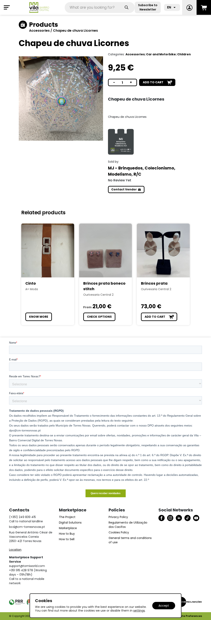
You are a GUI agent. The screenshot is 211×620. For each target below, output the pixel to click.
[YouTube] (196, 518)
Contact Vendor (124, 189)
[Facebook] (161, 518)
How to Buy (67, 534)
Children (184, 54)
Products (43, 24)
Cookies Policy (119, 532)
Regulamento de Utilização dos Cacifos (128, 524)
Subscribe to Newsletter (147, 7)
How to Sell (66, 539)
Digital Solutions (70, 522)
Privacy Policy (118, 517)
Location (15, 550)
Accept (163, 606)
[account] (189, 7)
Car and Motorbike (161, 54)
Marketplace (68, 528)
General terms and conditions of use (130, 540)
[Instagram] (170, 518)
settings (139, 610)
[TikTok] (187, 518)
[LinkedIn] (179, 518)
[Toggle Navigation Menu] (7, 7)
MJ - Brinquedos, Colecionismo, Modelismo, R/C (141, 171)
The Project (67, 517)
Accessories (39, 30)
